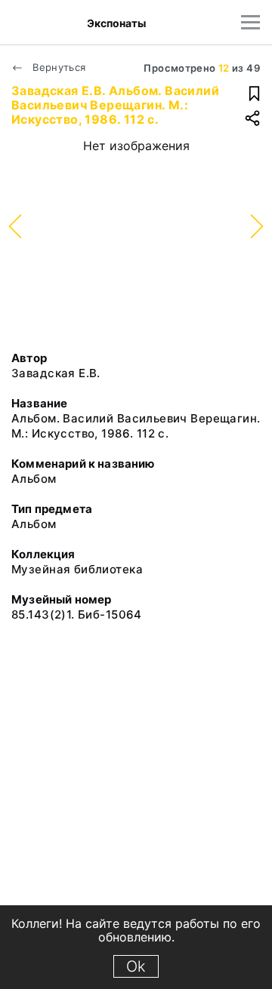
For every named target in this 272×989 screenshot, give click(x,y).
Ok (136, 966)
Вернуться (57, 67)
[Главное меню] (250, 22)
